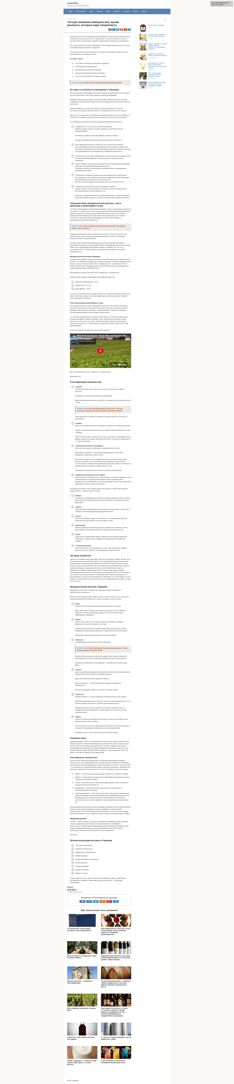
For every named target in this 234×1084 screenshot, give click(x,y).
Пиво (91, 11)
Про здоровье (81, 11)
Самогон (100, 11)
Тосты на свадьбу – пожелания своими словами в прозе (155, 74)
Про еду (126, 11)
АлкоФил (72, 3)
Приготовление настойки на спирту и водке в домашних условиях (157, 84)
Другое (143, 11)
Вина (70, 11)
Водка (108, 11)
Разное (135, 11)
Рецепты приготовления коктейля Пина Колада (156, 35)
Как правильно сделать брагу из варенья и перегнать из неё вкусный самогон (157, 65)
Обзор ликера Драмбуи (156, 25)
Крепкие (117, 11)
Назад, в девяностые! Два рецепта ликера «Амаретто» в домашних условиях (157, 46)
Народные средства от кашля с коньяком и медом (157, 54)
